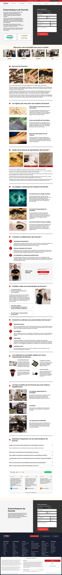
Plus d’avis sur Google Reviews (31, 492)
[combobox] (49, 3)
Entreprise (49, 12)
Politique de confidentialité (14, 573)
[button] (60, 558)
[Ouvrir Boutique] (32, 3)
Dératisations (6, 541)
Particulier (40, 12)
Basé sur (10, 38)
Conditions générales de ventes (5, 573)
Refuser (52, 563)
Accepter (52, 560)
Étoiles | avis (24, 38)
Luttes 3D (24, 541)
